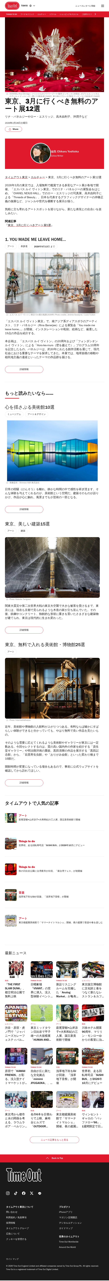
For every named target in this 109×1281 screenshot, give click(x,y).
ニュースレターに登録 (85, 6)
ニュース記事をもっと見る (54, 1140)
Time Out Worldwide (68, 1242)
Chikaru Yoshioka (68, 152)
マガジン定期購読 (68, 1218)
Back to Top (57, 1158)
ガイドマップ (66, 1228)
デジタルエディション (70, 1223)
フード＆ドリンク (27, 14)
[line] (39, 1193)
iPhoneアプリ (66, 1212)
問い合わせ (11, 1212)
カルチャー (41, 14)
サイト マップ (12, 1259)
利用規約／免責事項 (16, 1218)
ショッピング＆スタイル (69, 14)
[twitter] (31, 1193)
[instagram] (8, 1193)
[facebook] (23, 1193)
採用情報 (10, 1223)
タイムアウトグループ (17, 1228)
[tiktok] (15, 1193)
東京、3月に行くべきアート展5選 (29, 225)
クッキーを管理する (16, 1239)
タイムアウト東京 (16, 177)
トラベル (52, 14)
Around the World (67, 1247)
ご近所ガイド (87, 14)
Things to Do (11, 14)
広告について (13, 1234)
